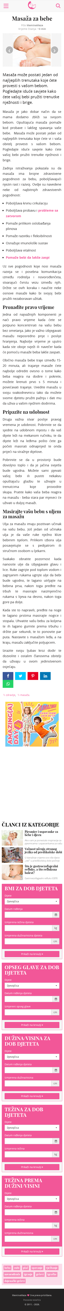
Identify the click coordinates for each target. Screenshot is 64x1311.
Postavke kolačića (32, 1299)
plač (25, 1268)
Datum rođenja (14, 909)
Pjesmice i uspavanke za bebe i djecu (41, 833)
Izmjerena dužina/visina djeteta (23, 935)
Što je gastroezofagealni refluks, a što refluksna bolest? (41, 869)
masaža (24, 695)
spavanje (37, 1268)
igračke (52, 1274)
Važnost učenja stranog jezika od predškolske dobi (43, 850)
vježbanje (52, 1268)
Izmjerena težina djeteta (19, 922)
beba (7, 1268)
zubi (16, 1268)
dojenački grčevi (14, 1281)
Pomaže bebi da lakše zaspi (28, 257)
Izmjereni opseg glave (18, 1006)
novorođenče (12, 1274)
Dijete (8, 895)
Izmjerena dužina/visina (19, 1077)
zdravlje (10, 695)
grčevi (40, 1274)
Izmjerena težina (15, 1148)
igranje (28, 1274)
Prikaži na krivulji (31, 954)
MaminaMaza (32, 3)
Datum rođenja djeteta (18, 993)
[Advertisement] (32, 781)
